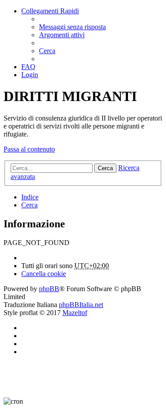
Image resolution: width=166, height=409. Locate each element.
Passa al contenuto (29, 149)
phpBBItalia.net (81, 304)
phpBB (49, 288)
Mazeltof (74, 312)
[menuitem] (72, 27)
